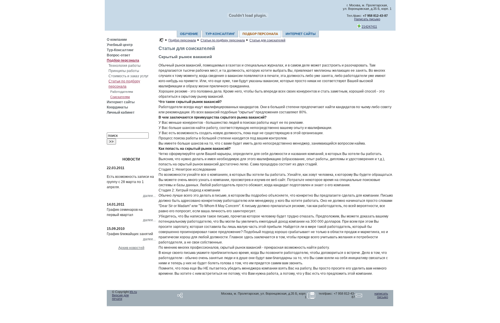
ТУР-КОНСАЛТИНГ (220, 34)
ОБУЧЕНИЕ (189, 34)
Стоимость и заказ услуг (128, 76)
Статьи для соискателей (267, 40)
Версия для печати (120, 297)
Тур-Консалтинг (120, 50)
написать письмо (381, 295)
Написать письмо (367, 19)
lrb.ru (133, 292)
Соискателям (120, 97)
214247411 (369, 26)
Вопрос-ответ (118, 55)
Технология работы (125, 65)
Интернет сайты (121, 102)
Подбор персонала (123, 60)
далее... (149, 196)
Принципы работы (124, 71)
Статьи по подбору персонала (223, 40)
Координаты (117, 107)
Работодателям (121, 91)
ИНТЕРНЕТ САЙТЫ (301, 34)
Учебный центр (120, 45)
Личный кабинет (121, 112)
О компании (117, 40)
